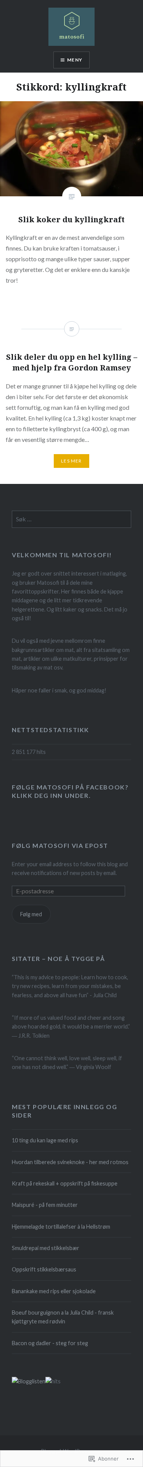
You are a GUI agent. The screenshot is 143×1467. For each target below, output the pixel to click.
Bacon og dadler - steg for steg (50, 1343)
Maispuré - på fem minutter (45, 1205)
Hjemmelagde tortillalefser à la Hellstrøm (61, 1226)
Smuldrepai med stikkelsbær (45, 1248)
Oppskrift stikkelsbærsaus (44, 1269)
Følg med (31, 914)
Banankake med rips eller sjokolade (54, 1291)
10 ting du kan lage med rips (45, 1140)
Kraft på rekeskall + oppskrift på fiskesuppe (64, 1183)
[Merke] (71, 519)
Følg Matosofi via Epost (60, 845)
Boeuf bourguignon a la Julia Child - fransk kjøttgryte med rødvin (63, 1317)
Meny (74, 60)
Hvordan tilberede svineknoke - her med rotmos (70, 1162)
